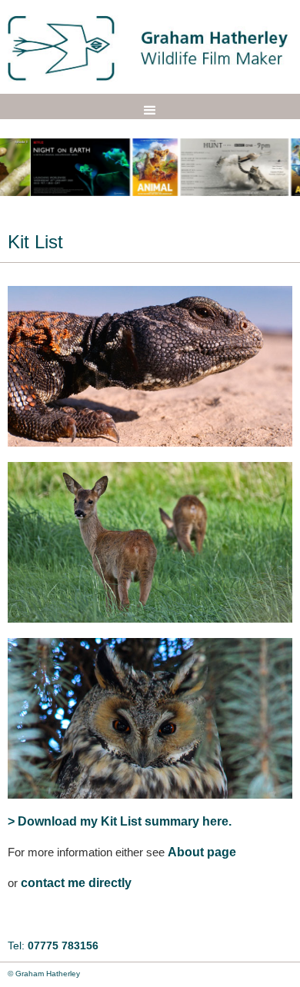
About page (202, 852)
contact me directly (76, 882)
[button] (150, 111)
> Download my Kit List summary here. (120, 821)
